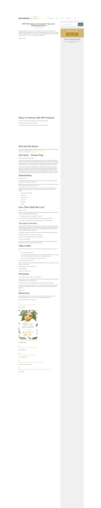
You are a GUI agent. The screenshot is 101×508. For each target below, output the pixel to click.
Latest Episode (50, 18)
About (57, 18)
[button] (78, 18)
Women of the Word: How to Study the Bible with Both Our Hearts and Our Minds (35, 369)
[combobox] (69, 24)
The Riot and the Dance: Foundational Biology (28, 347)
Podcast (62, 18)
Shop (75, 18)
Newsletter (68, 18)
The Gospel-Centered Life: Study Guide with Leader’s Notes (31, 362)
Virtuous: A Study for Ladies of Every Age (27, 304)
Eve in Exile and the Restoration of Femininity (28, 340)
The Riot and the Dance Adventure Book (27, 354)
